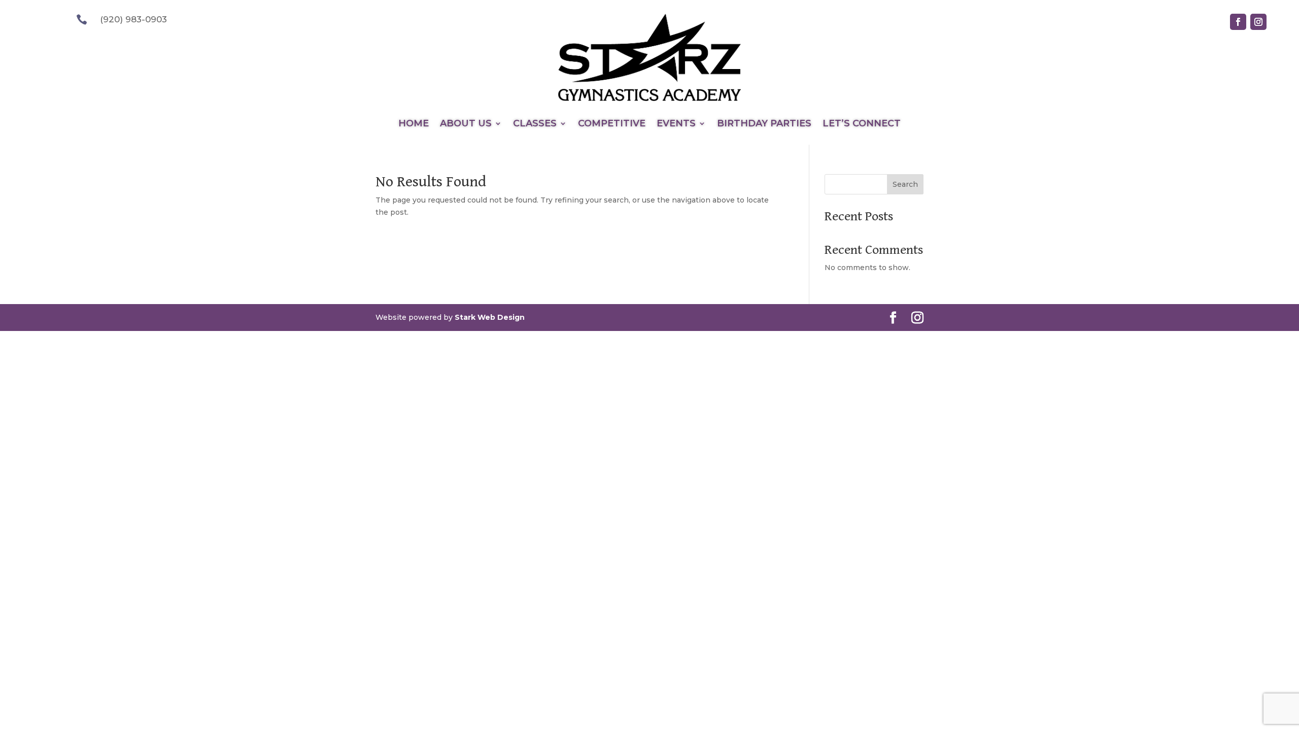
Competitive (611, 124)
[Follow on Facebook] (1238, 22)
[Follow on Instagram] (1258, 22)
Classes (535, 124)
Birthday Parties (764, 124)
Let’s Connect (862, 124)
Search (905, 184)
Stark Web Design (490, 317)
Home (413, 124)
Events (676, 124)
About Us (466, 124)
